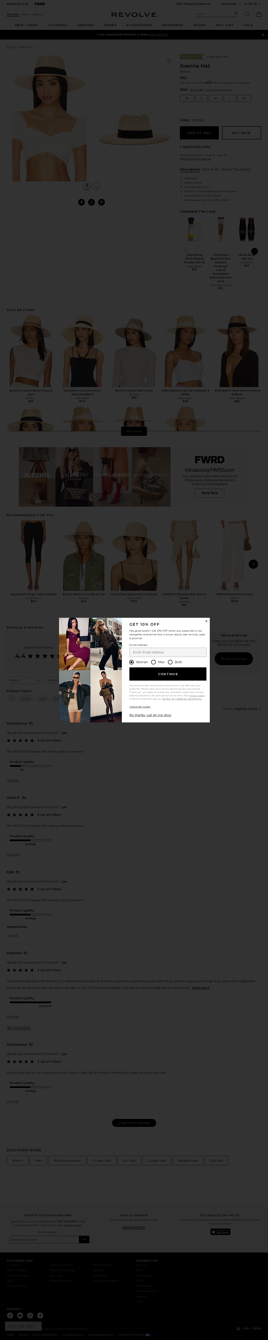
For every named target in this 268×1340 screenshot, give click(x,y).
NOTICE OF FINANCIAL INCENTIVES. (182, 699)
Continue (168, 674)
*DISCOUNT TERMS (140, 706)
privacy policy (197, 695)
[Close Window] (206, 621)
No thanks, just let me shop (150, 715)
